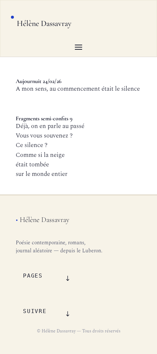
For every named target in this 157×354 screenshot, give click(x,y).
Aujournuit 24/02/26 (38, 81)
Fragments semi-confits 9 (44, 118)
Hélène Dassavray (44, 23)
